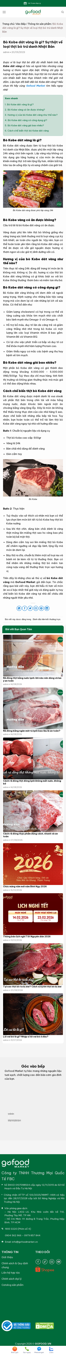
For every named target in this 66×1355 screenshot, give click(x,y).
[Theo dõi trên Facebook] (38, 1261)
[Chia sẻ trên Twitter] (30, 608)
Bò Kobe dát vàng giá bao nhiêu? (24, 125)
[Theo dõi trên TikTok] (44, 1261)
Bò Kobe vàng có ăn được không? (25, 109)
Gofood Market (35, 85)
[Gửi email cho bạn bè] (35, 608)
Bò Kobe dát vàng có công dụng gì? (26, 120)
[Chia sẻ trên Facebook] (24, 608)
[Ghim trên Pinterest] (41, 608)
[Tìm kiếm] (62, 12)
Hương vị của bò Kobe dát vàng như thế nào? (31, 114)
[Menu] (4, 12)
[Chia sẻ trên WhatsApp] (19, 608)
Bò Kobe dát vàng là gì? (19, 104)
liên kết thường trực (51, 619)
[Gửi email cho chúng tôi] (51, 1261)
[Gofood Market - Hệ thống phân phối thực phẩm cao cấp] (33, 12)
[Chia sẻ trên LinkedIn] (46, 608)
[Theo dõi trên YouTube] (58, 1261)
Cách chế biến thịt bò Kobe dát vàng (27, 130)
